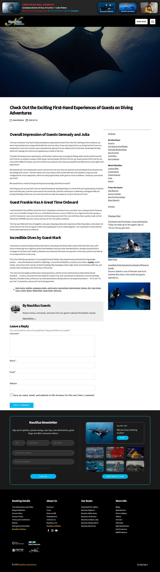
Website (13, 383)
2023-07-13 (33, 120)
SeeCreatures (121, 529)
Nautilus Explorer (88, 510)
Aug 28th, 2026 (122, 426)
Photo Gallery (121, 513)
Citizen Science (114, 175)
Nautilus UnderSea (88, 516)
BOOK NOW (141, 21)
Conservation (113, 172)
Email (13, 372)
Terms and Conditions (21, 519)
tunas (17, 291)
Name (13, 360)
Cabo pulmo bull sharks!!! (38, 4)
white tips (57, 291)
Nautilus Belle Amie (89, 513)
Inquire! (75, 10)
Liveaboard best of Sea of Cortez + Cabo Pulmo (44, 7)
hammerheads (74, 288)
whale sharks (48, 291)
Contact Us (51, 519)
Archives (111, 206)
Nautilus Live (52, 523)
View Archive (29, 318)
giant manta (52, 288)
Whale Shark (37, 291)
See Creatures (113, 159)
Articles (119, 519)
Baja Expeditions (122, 526)
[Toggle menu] (152, 21)
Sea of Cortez (113, 153)
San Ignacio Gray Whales (118, 146)
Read (123, 438)
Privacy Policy (17, 516)
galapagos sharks (40, 288)
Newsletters (121, 510)
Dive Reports (113, 191)
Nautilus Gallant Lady (89, 519)
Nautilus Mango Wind (89, 523)
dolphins (29, 288)
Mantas (84, 288)
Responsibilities (18, 510)
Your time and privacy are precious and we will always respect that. (30, 468)
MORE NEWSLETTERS (115, 476)
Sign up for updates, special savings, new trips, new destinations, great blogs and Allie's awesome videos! (43, 432)
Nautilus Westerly (88, 526)
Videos (118, 516)
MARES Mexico (121, 532)
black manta (20, 288)
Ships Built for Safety (89, 507)
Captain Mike (113, 168)
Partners (50, 507)
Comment (15, 333)
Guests (111, 181)
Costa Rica (112, 156)
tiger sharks (96, 288)
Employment (52, 516)
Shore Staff (51, 513)
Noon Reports (113, 200)
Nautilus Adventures (27, 564)
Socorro (111, 143)
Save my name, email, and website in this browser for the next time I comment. (54, 395)
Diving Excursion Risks (21, 526)
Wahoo (29, 291)
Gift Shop (119, 523)
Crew (110, 178)
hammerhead (63, 288)
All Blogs (111, 134)
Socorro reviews (114, 194)
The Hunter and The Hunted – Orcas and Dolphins (128, 221)
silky (89, 288)
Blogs (118, 507)
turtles (91, 262)
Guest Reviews (18, 120)
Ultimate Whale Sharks (117, 149)
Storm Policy (17, 513)
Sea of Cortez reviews (116, 197)
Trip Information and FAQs (22, 507)
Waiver (15, 523)
